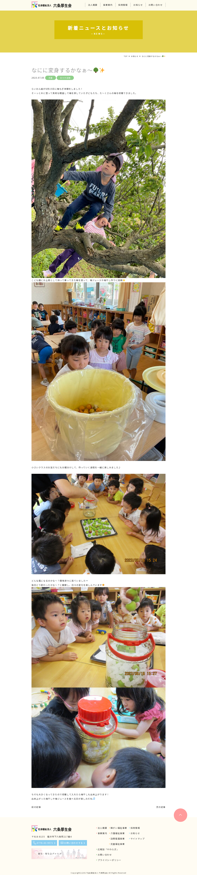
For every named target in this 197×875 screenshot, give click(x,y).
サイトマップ (138, 838)
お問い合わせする (73, 842)
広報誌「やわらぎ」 (108, 849)
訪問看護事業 (118, 838)
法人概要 (92, 4)
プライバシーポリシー (109, 860)
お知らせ (138, 4)
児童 (51, 77)
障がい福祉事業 (119, 827)
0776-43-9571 (45, 842)
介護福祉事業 (118, 833)
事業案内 (107, 4)
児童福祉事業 (118, 844)
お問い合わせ (155, 4)
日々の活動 (65, 77)
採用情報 (123, 4)
